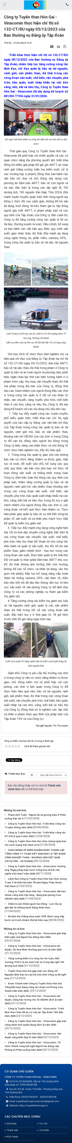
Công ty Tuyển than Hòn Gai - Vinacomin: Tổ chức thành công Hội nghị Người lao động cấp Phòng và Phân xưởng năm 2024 (33, 1046)
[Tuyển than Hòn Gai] (36, 4)
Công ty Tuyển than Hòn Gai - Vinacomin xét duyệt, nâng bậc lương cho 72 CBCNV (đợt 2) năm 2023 (34, 1000)
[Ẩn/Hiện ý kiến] (32, 775)
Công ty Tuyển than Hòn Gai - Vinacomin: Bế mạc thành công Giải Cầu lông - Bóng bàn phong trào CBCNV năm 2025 (35, 895)
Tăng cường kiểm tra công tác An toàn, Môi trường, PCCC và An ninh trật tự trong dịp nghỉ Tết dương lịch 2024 (34, 962)
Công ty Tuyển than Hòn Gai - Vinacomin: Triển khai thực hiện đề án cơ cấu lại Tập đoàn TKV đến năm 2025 (34, 1012)
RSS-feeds (12, 1136)
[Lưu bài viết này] (65, 46)
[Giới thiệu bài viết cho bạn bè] (52, 46)
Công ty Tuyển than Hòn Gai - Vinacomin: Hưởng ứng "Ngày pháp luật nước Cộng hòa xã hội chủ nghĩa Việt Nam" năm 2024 (35, 870)
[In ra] (59, 46)
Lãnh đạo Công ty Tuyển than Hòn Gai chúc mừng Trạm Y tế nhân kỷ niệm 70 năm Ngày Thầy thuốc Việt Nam (36, 882)
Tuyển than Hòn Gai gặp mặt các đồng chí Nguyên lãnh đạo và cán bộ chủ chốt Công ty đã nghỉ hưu (35, 975)
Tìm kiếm (44, 1130)
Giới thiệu (11, 1123)
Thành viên (12, 1130)
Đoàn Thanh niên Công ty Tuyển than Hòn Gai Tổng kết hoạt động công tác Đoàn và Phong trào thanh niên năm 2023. (34, 987)
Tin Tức (43, 1123)
